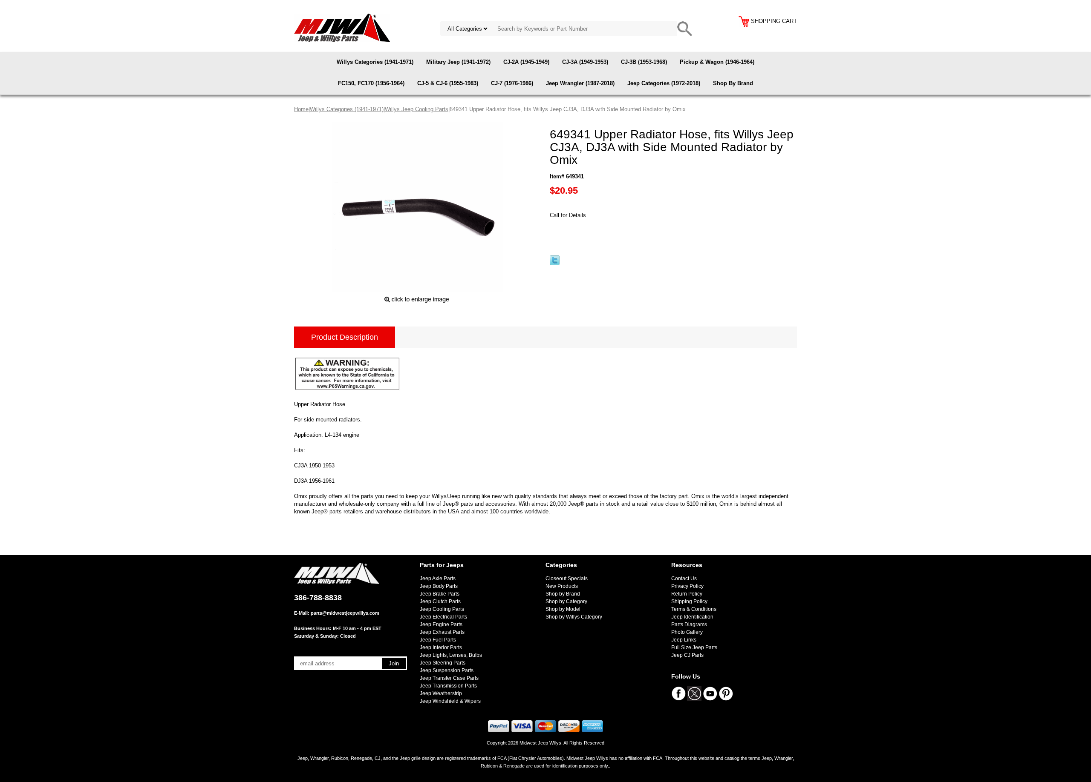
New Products (562, 586)
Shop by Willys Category (574, 617)
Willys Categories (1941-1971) (375, 62)
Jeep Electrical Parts (443, 617)
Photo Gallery (687, 632)
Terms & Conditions (693, 609)
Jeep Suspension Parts (446, 670)
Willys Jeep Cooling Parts (416, 109)
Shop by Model (563, 609)
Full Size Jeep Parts (694, 647)
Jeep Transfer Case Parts (449, 678)
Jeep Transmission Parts (448, 686)
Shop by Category (566, 601)
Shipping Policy (689, 601)
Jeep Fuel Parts (438, 640)
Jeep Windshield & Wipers (450, 701)
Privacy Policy (687, 586)
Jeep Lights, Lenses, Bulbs (451, 655)
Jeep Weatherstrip (441, 693)
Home (301, 109)
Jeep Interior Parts (441, 647)
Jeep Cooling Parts (442, 609)
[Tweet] (555, 263)
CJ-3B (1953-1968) (644, 62)
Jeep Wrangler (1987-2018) (580, 83)
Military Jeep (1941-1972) (458, 62)
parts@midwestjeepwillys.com (345, 613)
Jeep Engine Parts (441, 624)
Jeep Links (683, 640)
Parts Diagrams (689, 624)
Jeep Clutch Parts (440, 601)
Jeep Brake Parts (439, 594)
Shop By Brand (733, 83)
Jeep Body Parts (439, 586)
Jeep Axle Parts (438, 578)
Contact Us (684, 578)
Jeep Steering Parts (442, 663)
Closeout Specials (567, 578)
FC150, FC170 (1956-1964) (371, 83)
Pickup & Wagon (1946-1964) (717, 62)
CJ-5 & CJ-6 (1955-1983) (447, 83)
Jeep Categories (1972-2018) (663, 83)
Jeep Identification (692, 617)
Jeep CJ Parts (687, 655)
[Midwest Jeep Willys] (342, 27)
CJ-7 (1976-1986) (512, 83)
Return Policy (686, 594)
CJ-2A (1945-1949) (526, 62)
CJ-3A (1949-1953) (585, 62)
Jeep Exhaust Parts (442, 632)
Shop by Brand (563, 594)
